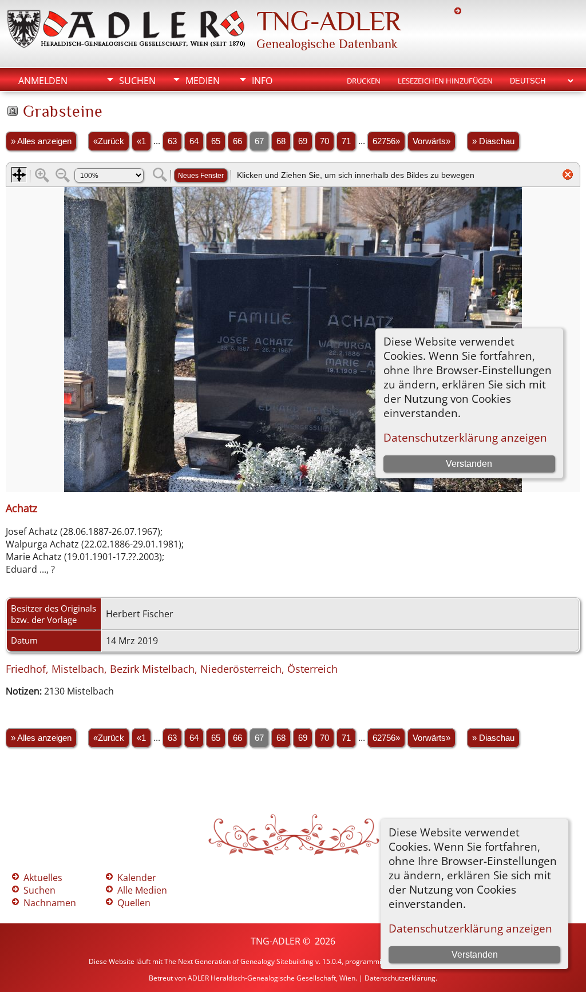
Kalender (136, 877)
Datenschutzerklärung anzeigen (470, 928)
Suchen (137, 80)
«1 (141, 141)
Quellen (134, 902)
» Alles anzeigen (41, 141)
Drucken (364, 81)
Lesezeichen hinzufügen (445, 81)
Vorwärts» (431, 141)
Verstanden (475, 954)
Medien (202, 80)
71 (346, 141)
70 (324, 141)
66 (237, 141)
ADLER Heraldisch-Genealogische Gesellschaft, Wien (271, 978)
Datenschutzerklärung (400, 978)
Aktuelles (42, 877)
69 (302, 141)
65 (215, 141)
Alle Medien (142, 890)
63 (172, 141)
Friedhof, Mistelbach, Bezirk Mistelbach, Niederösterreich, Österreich (172, 669)
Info (262, 80)
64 (194, 141)
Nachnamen (49, 902)
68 (281, 141)
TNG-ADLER (328, 21)
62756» (386, 141)
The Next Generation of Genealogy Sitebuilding (239, 961)
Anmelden (43, 80)
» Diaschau (493, 141)
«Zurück (108, 141)
